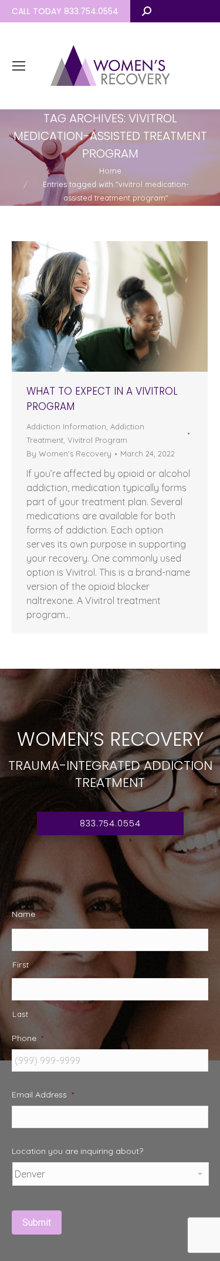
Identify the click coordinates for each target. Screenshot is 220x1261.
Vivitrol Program (97, 440)
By (68, 453)
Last (20, 1014)
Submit (36, 1222)
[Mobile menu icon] (19, 66)
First (20, 964)
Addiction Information (66, 426)
